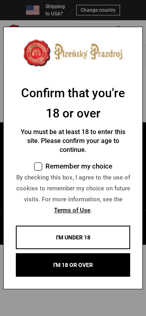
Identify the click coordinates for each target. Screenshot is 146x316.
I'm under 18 (73, 237)
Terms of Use (72, 210)
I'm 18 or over (73, 265)
